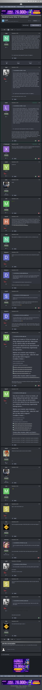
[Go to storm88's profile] (6, 509)
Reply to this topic (35, 25)
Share (30, 20)
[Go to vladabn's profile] (6, 167)
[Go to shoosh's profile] (6, 453)
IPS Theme (12, 685)
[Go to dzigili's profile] (6, 72)
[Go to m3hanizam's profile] (6, 545)
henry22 (6, 216)
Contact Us (29, 685)
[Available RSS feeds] (40, 676)
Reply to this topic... (11, 649)
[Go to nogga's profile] (6, 38)
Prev (4, 29)
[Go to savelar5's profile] (6, 296)
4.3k (6, 462)
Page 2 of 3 (19, 29)
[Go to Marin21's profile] (6, 338)
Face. (6, 521)
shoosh (6, 448)
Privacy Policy (24, 685)
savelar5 (6, 291)
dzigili (6, 67)
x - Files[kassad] (6, 144)
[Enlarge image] (13, 201)
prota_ (6, 179)
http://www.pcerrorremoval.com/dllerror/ (21, 225)
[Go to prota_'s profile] (6, 185)
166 (6, 47)
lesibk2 (6, 102)
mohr (6, 198)
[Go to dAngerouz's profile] (6, 257)
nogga (6, 33)
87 (6, 81)
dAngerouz (6, 252)
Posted (15, 33)
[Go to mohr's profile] (6, 204)
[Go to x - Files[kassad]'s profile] (6, 149)
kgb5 (7, 20)
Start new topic (25, 25)
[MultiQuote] (12, 58)
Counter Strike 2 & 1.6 (14, 21)
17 (6, 592)
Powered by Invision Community (21, 687)
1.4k (6, 158)
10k (6, 193)
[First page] (2, 29)
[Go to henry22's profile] (6, 222)
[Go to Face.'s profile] (6, 527)
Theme (20, 685)
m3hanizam (6, 539)
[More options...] (39, 33)
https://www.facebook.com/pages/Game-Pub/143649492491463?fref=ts (26, 377)
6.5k (6, 212)
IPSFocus (16, 685)
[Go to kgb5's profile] (3, 21)
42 (6, 116)
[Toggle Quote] (13, 70)
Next (12, 29)
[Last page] (14, 29)
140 (6, 535)
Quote (15, 58)
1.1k (6, 553)
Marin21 (6, 332)
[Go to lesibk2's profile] (6, 108)
